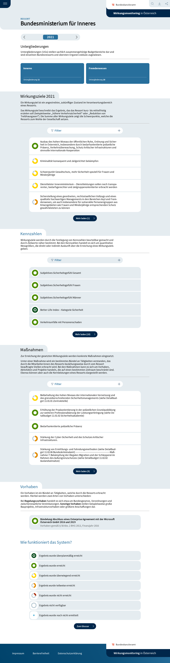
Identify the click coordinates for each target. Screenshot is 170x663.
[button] (5, 4)
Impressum (18, 653)
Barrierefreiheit (41, 653)
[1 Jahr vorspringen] (75, 37)
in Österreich (134, 13)
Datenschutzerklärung (70, 653)
